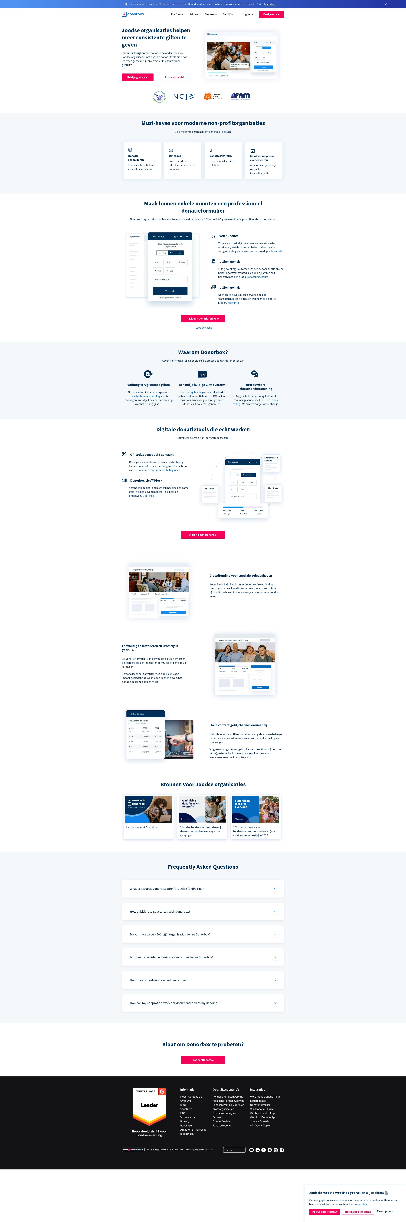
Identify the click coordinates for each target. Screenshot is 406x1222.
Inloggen (246, 14)
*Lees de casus (203, 327)
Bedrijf (227, 14)
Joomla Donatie (259, 1121)
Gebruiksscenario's (226, 1089)
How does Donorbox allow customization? (158, 980)
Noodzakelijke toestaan (358, 1211)
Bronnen (210, 14)
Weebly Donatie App (262, 1113)
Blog (183, 1104)
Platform (176, 14)
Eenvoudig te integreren (195, 392)
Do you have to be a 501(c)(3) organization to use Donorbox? (170, 934)
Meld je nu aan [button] (271, 14)
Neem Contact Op (191, 1096)
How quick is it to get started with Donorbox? (160, 911)
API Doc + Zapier (260, 1125)
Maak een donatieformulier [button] (203, 318)
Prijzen (194, 14)
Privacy (184, 1121)
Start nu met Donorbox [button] (203, 535)
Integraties (257, 1089)
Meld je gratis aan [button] (137, 77)
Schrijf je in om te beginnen (164, 470)
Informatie (187, 1089)
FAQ (182, 1113)
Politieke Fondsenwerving (228, 1096)
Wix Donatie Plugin (261, 1109)
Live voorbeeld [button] (174, 77)
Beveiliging (186, 1125)
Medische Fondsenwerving (228, 1100)
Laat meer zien (358, 1204)
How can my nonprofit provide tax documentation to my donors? (173, 1003)
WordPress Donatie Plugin (265, 1096)
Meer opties (384, 1211)
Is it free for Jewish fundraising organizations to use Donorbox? (171, 957)
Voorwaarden (188, 1117)
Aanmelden (270, 4)
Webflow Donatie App (263, 1117)
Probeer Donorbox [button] (203, 1060)
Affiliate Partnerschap (193, 1129)
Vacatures (186, 1109)
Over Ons (185, 1100)
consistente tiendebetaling (144, 396)
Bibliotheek (187, 1133)
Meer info (277, 251)
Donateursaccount (257, 277)
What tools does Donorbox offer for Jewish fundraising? (167, 889)
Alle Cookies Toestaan (324, 1211)
